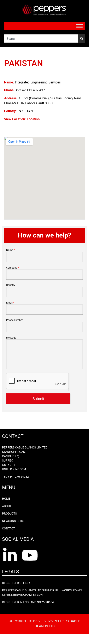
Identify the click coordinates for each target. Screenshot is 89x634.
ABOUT (6, 506)
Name (10, 250)
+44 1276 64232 (18, 476)
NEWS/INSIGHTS (13, 521)
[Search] (81, 38)
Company (12, 267)
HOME (6, 498)
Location (33, 119)
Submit (38, 399)
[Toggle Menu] (79, 26)
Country (10, 285)
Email (10, 302)
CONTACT (8, 528)
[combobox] (41, 38)
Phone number (14, 320)
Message (11, 337)
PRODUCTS (9, 513)
